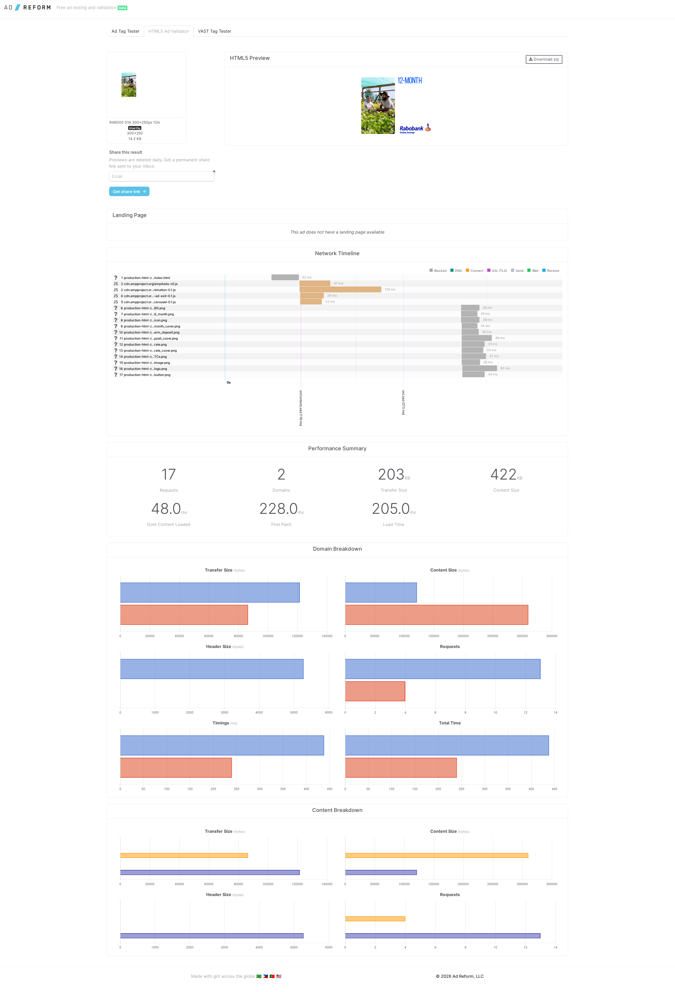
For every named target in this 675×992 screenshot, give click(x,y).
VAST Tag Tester (214, 31)
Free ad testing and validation (91, 7)
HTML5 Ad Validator (168, 31)
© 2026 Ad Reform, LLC (460, 976)
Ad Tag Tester (125, 31)
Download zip (546, 59)
